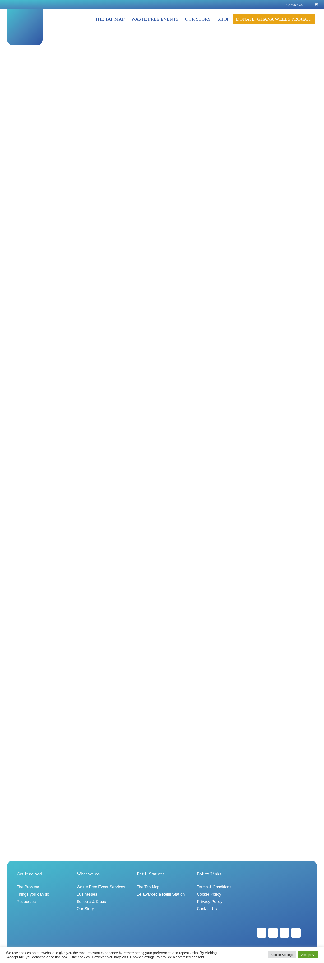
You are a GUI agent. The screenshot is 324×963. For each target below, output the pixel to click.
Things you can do (33, 894)
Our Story (198, 19)
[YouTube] (296, 933)
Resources (26, 901)
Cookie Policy (209, 894)
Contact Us (294, 5)
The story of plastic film (81, 95)
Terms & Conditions (214, 887)
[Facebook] (261, 933)
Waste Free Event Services (101, 887)
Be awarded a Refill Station (161, 894)
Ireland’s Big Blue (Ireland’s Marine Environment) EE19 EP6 (83, 509)
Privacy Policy (209, 901)
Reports (31, 470)
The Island (46, 725)
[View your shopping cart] (316, 4)
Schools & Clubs (91, 901)
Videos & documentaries (43, 270)
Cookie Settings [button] (282, 955)
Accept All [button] (308, 955)
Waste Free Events (154, 19)
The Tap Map (110, 19)
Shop (223, 19)
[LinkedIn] (284, 933)
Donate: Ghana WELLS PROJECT (273, 19)
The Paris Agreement (73, 294)
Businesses (87, 894)
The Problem (28, 887)
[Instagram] (273, 933)
